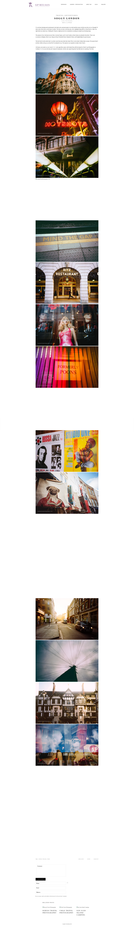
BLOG (96, 4)
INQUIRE (103, 4)
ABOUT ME (88, 4)
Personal (70, 22)
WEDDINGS (63, 4)
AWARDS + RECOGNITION (76, 4)
